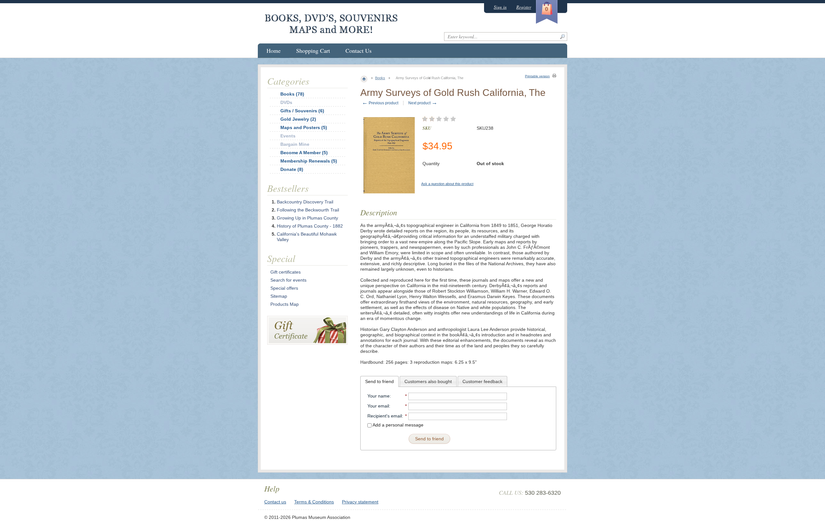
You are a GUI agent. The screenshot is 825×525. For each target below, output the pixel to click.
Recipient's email (384, 415)
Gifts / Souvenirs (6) (302, 110)
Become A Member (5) (304, 152)
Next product (422, 103)
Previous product (380, 103)
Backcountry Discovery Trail (305, 201)
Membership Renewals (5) (308, 161)
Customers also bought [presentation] (428, 381)
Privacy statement (360, 501)
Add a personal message (397, 424)
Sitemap (278, 296)
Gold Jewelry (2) (298, 119)
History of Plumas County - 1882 (310, 226)
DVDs (286, 102)
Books (380, 78)
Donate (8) (291, 169)
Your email (378, 405)
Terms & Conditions (314, 501)
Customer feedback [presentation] (482, 381)
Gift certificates (285, 272)
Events (288, 135)
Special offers (284, 288)
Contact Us (358, 50)
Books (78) (292, 94)
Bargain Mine (294, 144)
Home (274, 50)
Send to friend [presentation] (379, 381)
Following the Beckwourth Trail (308, 209)
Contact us (275, 501)
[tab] (379, 381)
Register (523, 7)
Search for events (288, 280)
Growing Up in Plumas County (307, 217)
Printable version (537, 76)
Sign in (500, 7)
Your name (378, 395)
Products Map (284, 304)
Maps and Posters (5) (303, 127)
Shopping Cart (313, 50)
